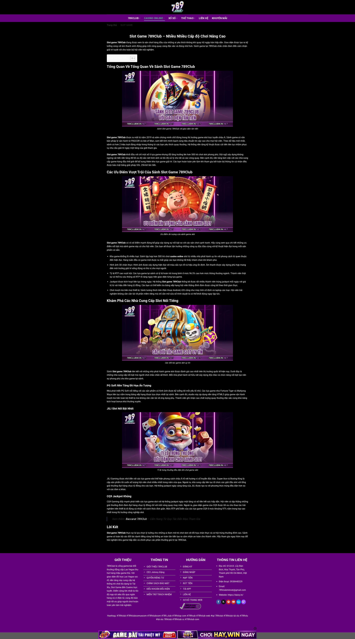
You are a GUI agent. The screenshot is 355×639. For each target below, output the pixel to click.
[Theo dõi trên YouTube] (233, 602)
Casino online (153, 18)
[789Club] (177, 7)
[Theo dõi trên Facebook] (218, 602)
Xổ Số (172, 18)
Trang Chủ (112, 25)
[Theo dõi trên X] (223, 602)
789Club (133, 18)
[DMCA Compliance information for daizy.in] (190, 606)
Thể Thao (187, 18)
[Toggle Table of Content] (131, 58)
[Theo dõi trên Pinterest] (228, 602)
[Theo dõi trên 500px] (238, 602)
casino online (176, 256)
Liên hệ (203, 18)
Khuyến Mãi (219, 18)
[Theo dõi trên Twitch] (243, 602)
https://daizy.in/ (235, 595)
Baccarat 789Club (136, 519)
